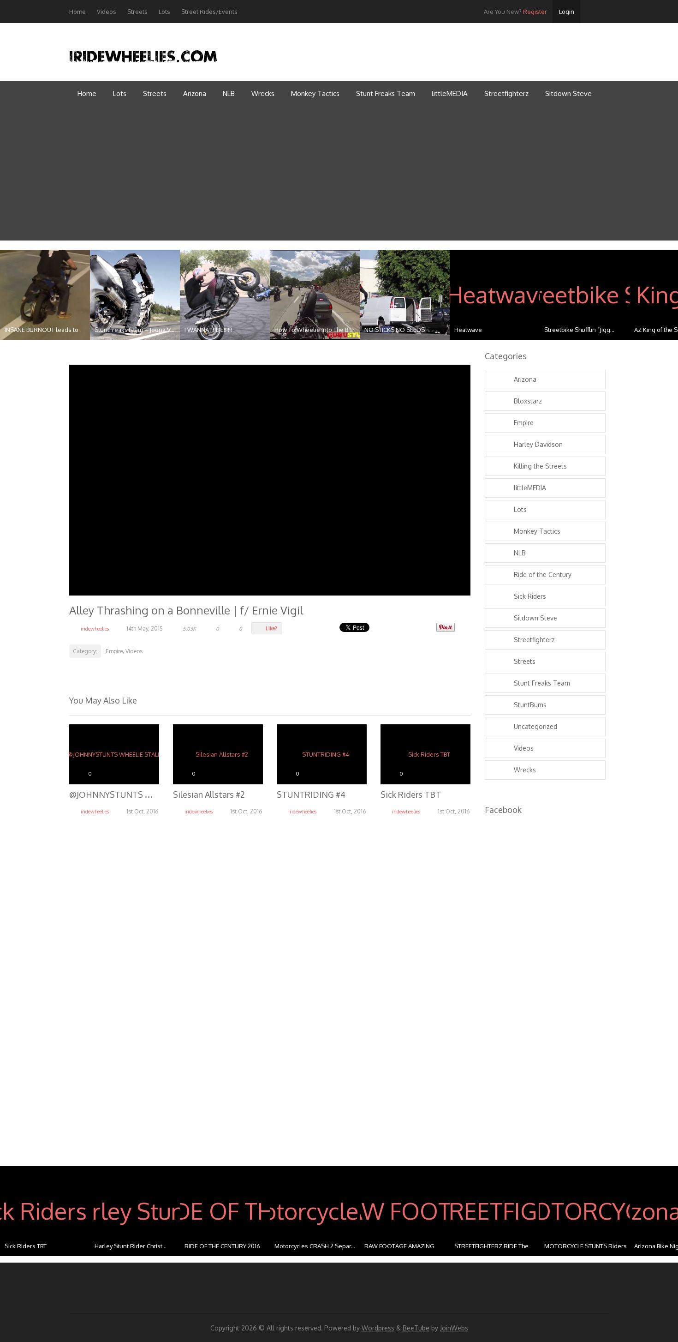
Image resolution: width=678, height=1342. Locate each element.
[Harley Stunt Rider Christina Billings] (135, 1211)
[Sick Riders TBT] (425, 754)
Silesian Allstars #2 (209, 794)
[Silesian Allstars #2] (218, 754)
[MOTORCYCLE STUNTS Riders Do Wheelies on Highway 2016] (585, 1211)
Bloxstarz (528, 401)
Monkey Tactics (315, 93)
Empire (114, 651)
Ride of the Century (542, 574)
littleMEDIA (450, 93)
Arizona (194, 93)
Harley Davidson (538, 444)
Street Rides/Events (209, 11)
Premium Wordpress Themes (601, 49)
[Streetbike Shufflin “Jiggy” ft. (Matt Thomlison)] (585, 295)
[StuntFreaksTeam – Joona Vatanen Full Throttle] (135, 295)
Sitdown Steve (568, 93)
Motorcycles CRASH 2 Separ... (314, 1246)
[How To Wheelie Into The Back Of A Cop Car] (315, 295)
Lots (164, 11)
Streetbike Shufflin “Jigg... (579, 329)
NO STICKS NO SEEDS (394, 329)
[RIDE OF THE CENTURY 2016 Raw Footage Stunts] (225, 1211)
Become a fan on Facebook (580, 49)
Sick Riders (530, 596)
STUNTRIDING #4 (311, 794)
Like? (271, 628)
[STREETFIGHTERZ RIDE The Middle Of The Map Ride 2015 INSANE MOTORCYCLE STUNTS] (495, 1211)
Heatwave (468, 329)
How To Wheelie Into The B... (313, 329)
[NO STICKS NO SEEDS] (405, 295)
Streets (137, 11)
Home (77, 11)
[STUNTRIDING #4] (322, 754)
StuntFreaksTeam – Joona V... (134, 329)
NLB (229, 93)
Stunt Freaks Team (385, 93)
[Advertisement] (339, 176)
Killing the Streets (540, 466)
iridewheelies (95, 629)
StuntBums (530, 705)
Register (515, 11)
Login (566, 11)
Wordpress (378, 1328)
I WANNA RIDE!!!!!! (208, 329)
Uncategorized (535, 726)
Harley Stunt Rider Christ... (131, 1246)
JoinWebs (454, 1328)
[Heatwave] (495, 295)
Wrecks (262, 93)
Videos (106, 11)
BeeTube (416, 1328)
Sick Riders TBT (411, 794)
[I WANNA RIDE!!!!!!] (225, 295)
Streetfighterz (506, 93)
